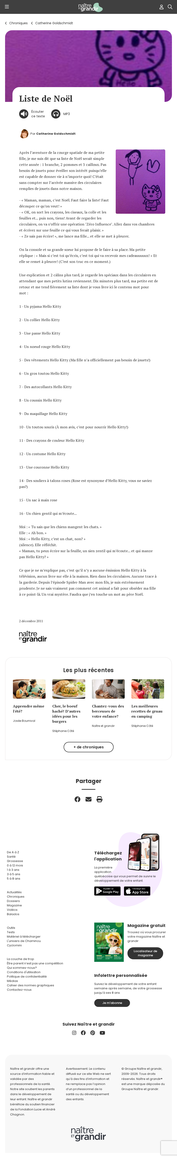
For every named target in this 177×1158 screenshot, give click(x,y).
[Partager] (77, 799)
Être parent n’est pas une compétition (35, 963)
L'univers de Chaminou (24, 941)
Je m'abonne (112, 1003)
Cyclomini (14, 945)
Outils (11, 928)
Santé (11, 856)
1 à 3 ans (13, 870)
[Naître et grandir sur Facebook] (83, 1032)
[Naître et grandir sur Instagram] (74, 1032)
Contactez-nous (19, 989)
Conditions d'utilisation (24, 972)
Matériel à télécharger (24, 936)
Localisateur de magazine (145, 953)
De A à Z (13, 852)
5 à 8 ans (13, 878)
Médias (12, 981)
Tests (11, 932)
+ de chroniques (89, 747)
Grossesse (15, 861)
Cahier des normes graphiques (30, 985)
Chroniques (18, 23)
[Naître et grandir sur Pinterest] (92, 1032)
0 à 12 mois (15, 865)
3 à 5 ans (13, 874)
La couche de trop (20, 959)
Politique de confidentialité (27, 976)
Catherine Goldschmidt (54, 23)
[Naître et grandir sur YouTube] (102, 1032)
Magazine (14, 905)
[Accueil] (88, 7)
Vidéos (12, 910)
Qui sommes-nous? (22, 968)
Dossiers (13, 901)
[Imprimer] (100, 799)
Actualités (14, 892)
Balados (13, 914)
